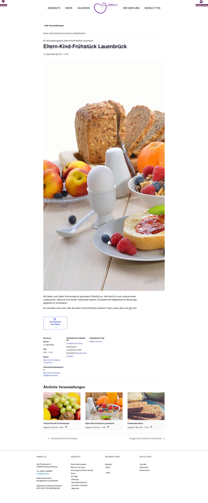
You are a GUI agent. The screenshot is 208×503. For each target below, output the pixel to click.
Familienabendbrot (135, 423)
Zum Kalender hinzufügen (55, 323)
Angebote (54, 8)
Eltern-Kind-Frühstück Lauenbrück (51, 361)
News (68, 8)
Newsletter (152, 8)
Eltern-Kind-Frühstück (51, 373)
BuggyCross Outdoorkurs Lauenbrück (146, 438)
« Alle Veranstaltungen (53, 25)
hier (130, 307)
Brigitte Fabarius (96, 341)
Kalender (84, 8)
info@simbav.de (43, 474)
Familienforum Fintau (74, 343)
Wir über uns (131, 8)
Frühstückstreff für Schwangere (56, 423)
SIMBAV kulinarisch (50, 375)
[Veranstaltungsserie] (66, 427)
